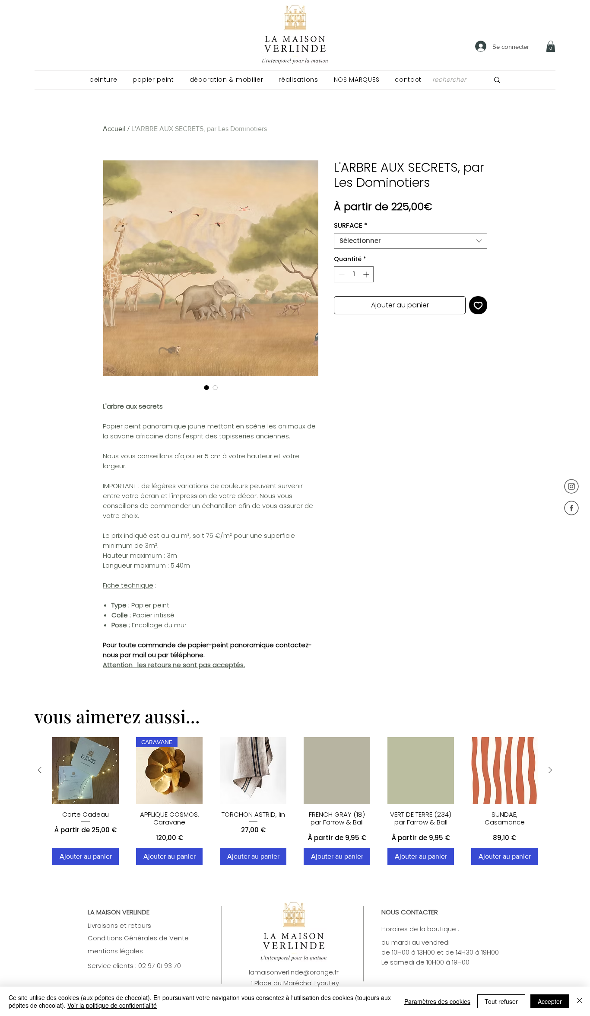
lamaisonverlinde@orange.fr (294, 972)
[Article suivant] (550, 770)
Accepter (550, 1001)
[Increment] (367, 274)
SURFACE (351, 226)
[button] (103, 80)
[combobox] (410, 241)
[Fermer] (579, 1001)
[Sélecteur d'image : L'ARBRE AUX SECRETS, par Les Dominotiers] (206, 387)
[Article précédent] (40, 770)
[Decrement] (340, 274)
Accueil (114, 128)
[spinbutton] (354, 274)
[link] (550, 46)
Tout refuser (501, 1001)
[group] (295, 801)
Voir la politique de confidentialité (112, 1005)
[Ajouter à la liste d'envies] (478, 305)
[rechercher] (497, 79)
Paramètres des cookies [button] (437, 1001)
